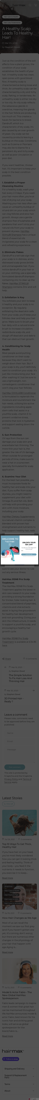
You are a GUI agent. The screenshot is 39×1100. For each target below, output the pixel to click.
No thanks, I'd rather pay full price (29, 556)
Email (22, 550)
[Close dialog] (1, 536)
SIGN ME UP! (29, 554)
